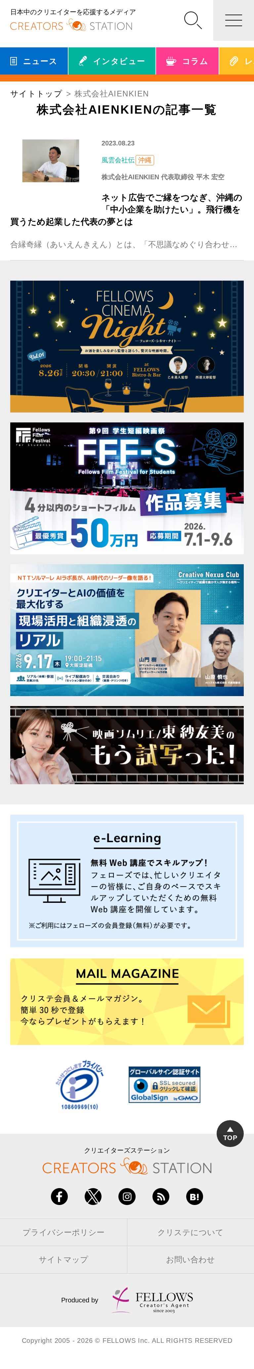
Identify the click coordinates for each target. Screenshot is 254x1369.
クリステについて (190, 1232)
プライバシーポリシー (63, 1232)
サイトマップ (63, 1259)
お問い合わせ (190, 1259)
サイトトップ (36, 93)
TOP (230, 1137)
